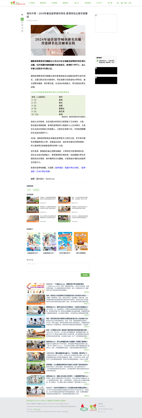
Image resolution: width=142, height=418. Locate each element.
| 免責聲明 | (56, 400)
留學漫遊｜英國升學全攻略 (66, 168)
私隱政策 (63, 400)
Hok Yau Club (36, 409)
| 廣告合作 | (44, 400)
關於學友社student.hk (34, 400)
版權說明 (50, 400)
